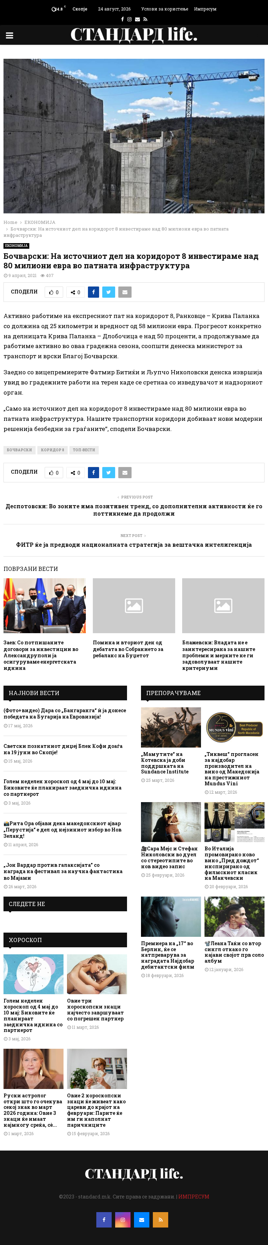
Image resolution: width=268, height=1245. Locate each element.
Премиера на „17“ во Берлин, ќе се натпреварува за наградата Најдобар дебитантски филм (167, 955)
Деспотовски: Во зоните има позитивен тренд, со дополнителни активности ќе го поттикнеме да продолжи (134, 509)
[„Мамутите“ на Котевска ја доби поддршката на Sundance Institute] (171, 727)
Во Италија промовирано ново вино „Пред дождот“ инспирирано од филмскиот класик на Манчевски (231, 863)
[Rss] (160, 1220)
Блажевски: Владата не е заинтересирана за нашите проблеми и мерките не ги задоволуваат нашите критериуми (218, 655)
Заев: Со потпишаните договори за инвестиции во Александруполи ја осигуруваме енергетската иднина (40, 655)
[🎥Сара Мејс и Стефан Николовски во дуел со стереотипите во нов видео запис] (171, 822)
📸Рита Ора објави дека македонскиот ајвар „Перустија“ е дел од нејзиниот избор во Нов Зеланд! (62, 829)
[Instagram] (123, 1220)
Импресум (205, 9)
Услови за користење (164, 9)
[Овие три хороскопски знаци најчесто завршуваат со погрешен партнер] (97, 974)
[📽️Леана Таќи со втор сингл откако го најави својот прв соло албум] (234, 917)
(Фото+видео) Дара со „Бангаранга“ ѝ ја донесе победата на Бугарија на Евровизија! (64, 713)
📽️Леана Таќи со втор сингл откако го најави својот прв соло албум (234, 952)
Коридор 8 (52, 450)
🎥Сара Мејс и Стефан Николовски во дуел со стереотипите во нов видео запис (169, 857)
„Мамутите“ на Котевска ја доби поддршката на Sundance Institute (164, 763)
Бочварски (19, 450)
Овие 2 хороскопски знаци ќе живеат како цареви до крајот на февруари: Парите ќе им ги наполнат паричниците (96, 1110)
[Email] (141, 1220)
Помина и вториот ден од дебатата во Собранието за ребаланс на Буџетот (128, 648)
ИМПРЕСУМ (193, 1196)
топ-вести (84, 450)
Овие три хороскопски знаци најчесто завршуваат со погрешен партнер (95, 1009)
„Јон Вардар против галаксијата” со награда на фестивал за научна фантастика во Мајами (62, 871)
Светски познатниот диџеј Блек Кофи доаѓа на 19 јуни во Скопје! (62, 749)
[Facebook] (104, 1220)
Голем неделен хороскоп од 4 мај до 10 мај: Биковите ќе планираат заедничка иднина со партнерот (62, 787)
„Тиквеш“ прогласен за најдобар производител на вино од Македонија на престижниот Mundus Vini (231, 769)
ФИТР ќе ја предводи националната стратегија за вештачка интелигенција (134, 544)
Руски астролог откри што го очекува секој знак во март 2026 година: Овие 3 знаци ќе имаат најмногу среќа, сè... (32, 1110)
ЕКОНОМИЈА (16, 245)
